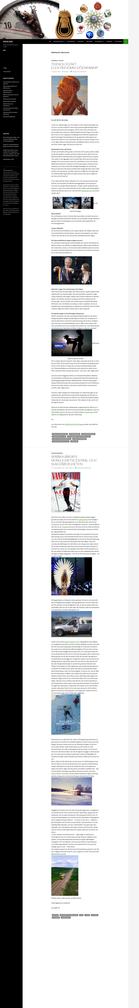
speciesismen (83, 519)
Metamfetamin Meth (8, 159)
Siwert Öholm (70, 642)
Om (50, 41)
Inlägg (5, 68)
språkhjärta (66, 917)
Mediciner (89, 41)
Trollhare (65, 527)
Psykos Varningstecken (9, 116)
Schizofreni (118, 41)
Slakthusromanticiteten (61, 441)
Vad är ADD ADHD (58, 41)
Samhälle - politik (57, 60)
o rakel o (70, 468)
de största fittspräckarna (69, 915)
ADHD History (71, 41)
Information (99, 41)
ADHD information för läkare (11, 146)
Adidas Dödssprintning (60, 434)
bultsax (55, 915)
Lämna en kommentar (79, 71)
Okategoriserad (57, 453)
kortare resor (89, 412)
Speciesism (74, 441)
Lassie (87, 915)
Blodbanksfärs (74, 434)
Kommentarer (7, 71)
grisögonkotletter (59, 436)
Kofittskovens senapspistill (62, 439)
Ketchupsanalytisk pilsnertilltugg (79, 436)
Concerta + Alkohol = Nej (9, 154)
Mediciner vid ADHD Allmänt (11, 144)
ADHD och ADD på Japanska (75, 424)
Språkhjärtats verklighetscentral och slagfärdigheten (73, 460)
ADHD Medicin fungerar (9, 101)
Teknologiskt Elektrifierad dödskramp (74, 66)
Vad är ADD (6, 137)
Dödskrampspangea (88, 434)
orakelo (66, 71)
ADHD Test (81, 41)
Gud (81, 915)
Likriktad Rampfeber (79, 439)
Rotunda (95, 915)
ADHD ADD (8, 41)
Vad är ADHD (13, 137)
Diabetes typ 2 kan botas (9, 99)
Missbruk (109, 41)
